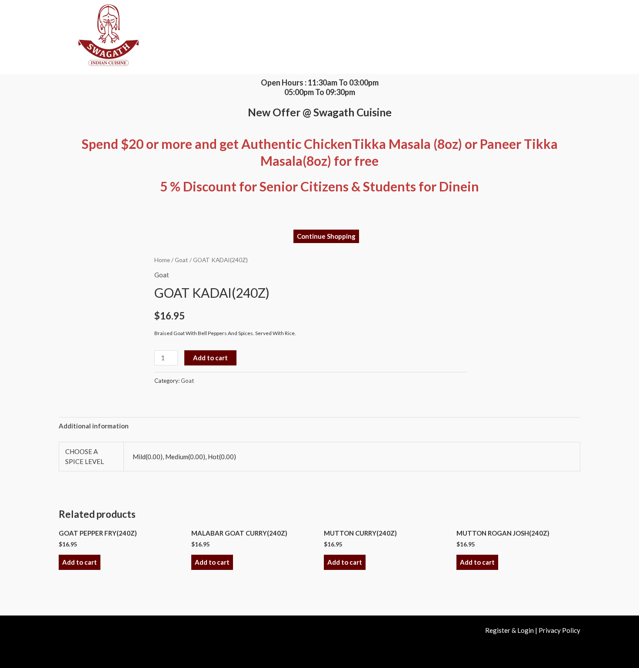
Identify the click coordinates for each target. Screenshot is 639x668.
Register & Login (509, 630)
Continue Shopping (326, 236)
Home (162, 259)
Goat (181, 259)
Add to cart (210, 358)
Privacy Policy (559, 630)
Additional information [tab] (94, 426)
